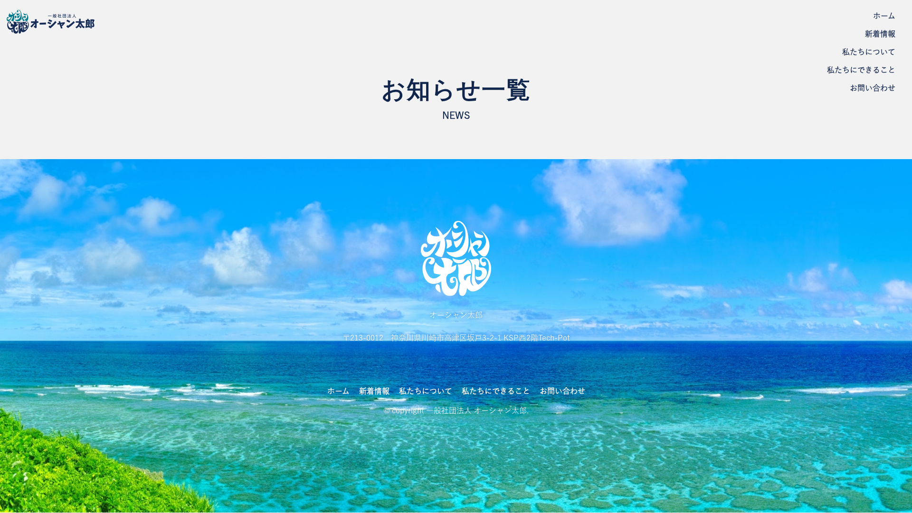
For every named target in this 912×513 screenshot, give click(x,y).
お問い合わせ (872, 88)
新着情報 (880, 34)
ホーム (884, 16)
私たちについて (868, 52)
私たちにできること (861, 70)
